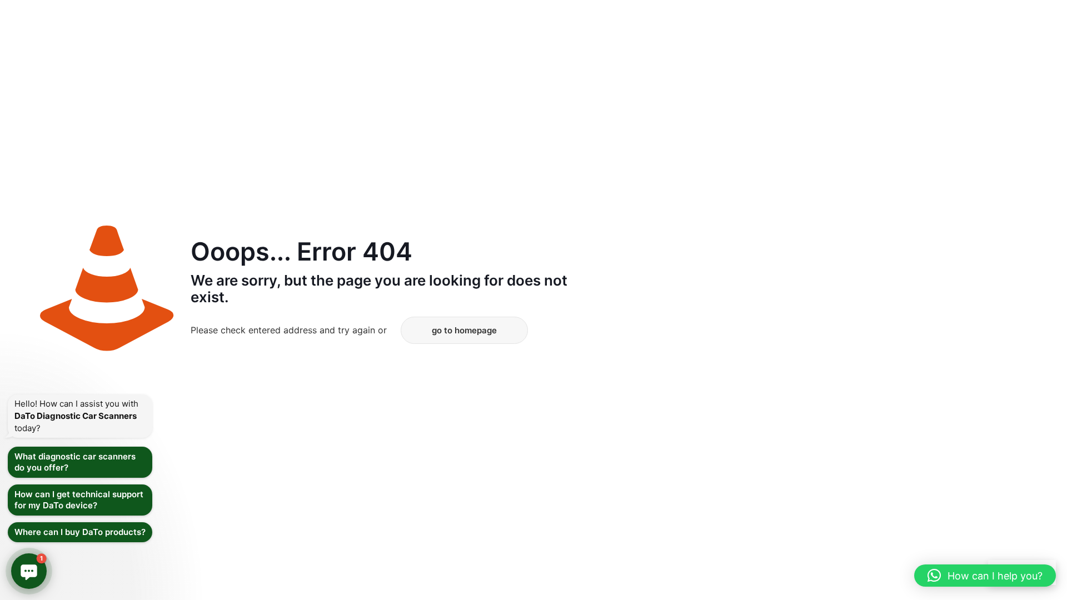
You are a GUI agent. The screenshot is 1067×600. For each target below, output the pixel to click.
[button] (985, 575)
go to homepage (464, 330)
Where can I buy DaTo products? (80, 532)
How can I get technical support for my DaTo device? (78, 500)
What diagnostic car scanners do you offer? (75, 462)
